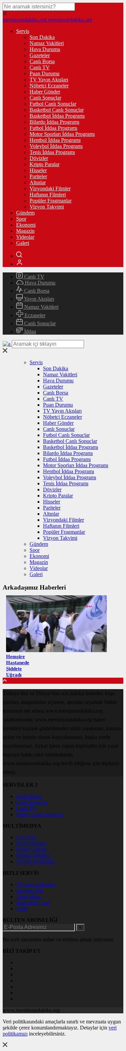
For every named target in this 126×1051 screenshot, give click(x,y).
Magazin (25, 231)
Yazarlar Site (29, 890)
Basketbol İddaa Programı (57, 116)
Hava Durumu (45, 49)
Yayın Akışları (38, 299)
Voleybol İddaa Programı (56, 146)
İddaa (29, 331)
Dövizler (39, 158)
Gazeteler (40, 55)
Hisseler (38, 170)
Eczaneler (34, 315)
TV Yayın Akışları (49, 79)
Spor (21, 219)
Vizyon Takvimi (47, 207)
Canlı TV (40, 67)
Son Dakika (42, 37)
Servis (22, 31)
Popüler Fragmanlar (51, 200)
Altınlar (38, 182)
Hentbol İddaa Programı (55, 140)
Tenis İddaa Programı (52, 152)
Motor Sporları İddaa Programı (62, 134)
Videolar (25, 237)
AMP (22, 908)
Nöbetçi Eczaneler (49, 85)
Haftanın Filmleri (48, 194)
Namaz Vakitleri (47, 43)
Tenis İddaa (28, 896)
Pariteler (38, 176)
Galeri (22, 243)
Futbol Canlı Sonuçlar (53, 104)
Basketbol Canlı (33, 902)
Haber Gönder (45, 92)
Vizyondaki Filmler (50, 188)
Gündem (25, 213)
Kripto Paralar (44, 164)
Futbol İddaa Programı (53, 128)
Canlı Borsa (42, 61)
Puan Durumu (44, 73)
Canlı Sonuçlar (45, 98)
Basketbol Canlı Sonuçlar (57, 110)
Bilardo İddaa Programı (54, 122)
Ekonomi (26, 225)
